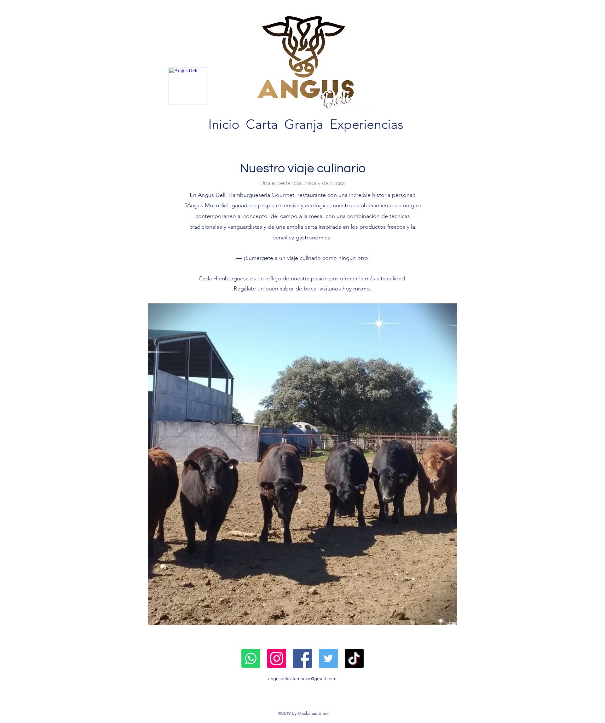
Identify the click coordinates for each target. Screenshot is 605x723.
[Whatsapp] (250, 658)
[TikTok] (354, 658)
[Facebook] (302, 658)
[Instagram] (276, 658)
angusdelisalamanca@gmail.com (302, 678)
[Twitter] (328, 658)
